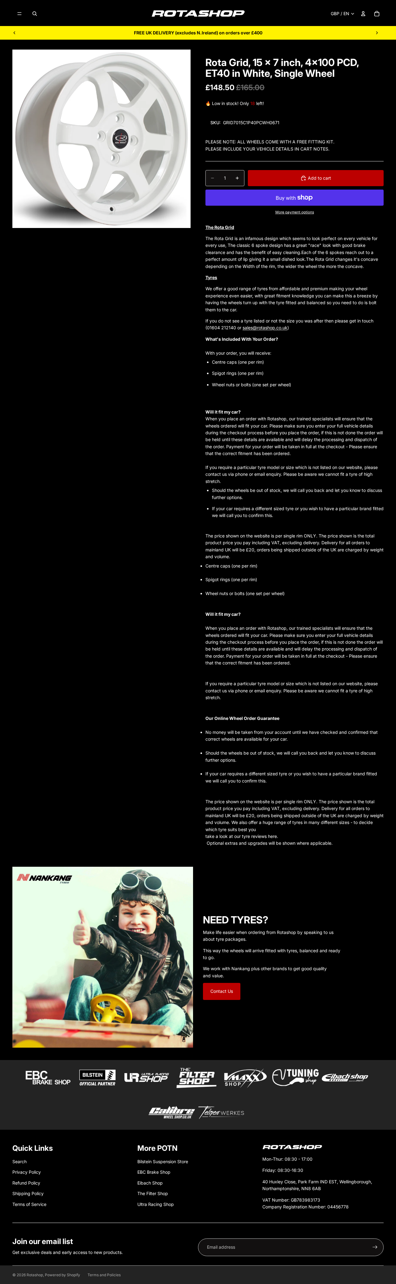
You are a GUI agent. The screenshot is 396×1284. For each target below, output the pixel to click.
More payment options (294, 212)
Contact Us (221, 991)
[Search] (34, 13)
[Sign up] (375, 1247)
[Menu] (19, 14)
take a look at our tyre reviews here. (241, 836)
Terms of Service (29, 1204)
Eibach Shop (150, 1182)
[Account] (363, 13)
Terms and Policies (104, 1275)
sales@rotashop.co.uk (265, 327)
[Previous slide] (14, 33)
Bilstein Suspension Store (162, 1161)
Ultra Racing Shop (155, 1204)
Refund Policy (26, 1182)
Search (19, 1161)
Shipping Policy (28, 1193)
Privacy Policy (26, 1172)
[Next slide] (377, 33)
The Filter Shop (152, 1193)
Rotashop (35, 1275)
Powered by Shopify (62, 1275)
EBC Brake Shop (153, 1172)
